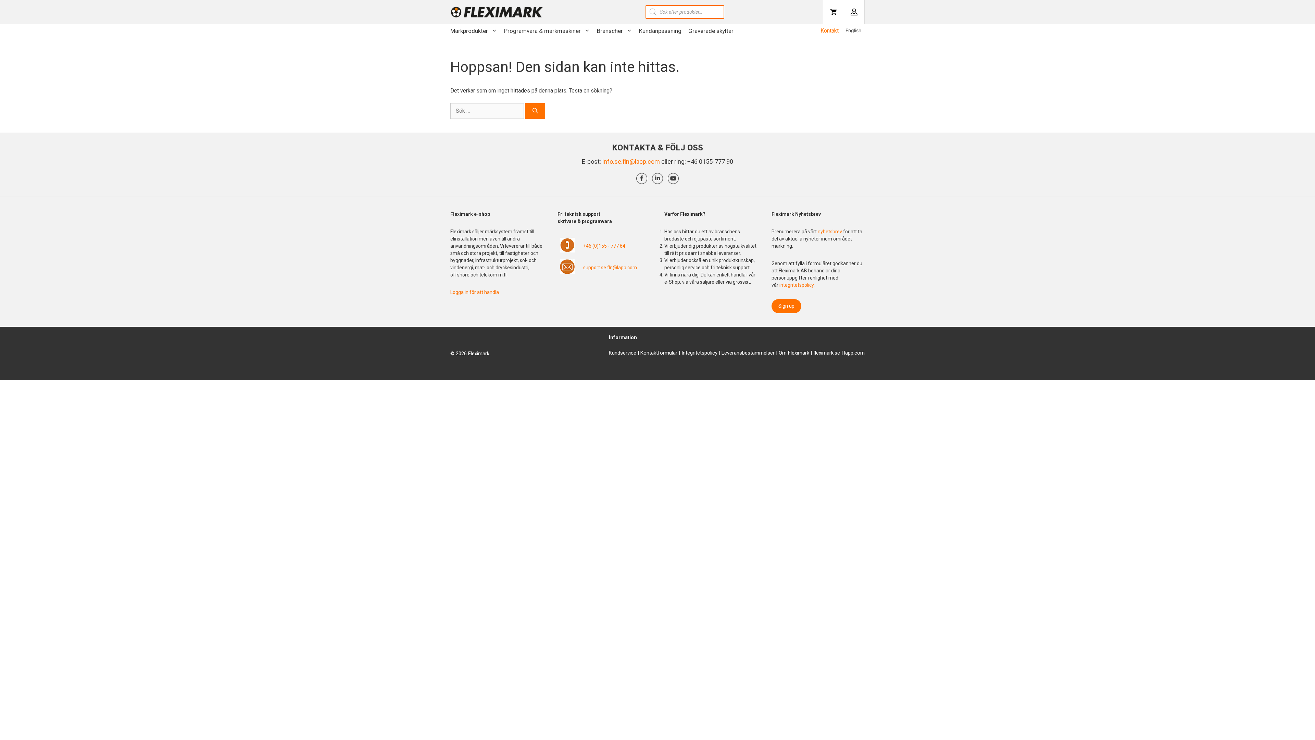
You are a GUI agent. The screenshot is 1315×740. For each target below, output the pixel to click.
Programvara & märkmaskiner (542, 30)
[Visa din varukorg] (833, 12)
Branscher (610, 30)
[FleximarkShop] (496, 12)
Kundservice (622, 353)
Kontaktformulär (658, 353)
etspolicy (707, 353)
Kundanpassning (660, 30)
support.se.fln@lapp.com (610, 267)
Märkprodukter (469, 30)
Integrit (689, 353)
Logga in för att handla (474, 292)
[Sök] (535, 111)
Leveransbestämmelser (748, 353)
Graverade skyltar (711, 30)
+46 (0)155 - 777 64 (604, 246)
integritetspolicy (796, 285)
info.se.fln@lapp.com (631, 161)
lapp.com (854, 353)
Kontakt (830, 30)
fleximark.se (826, 353)
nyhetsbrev (830, 231)
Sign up (786, 306)
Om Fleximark (794, 353)
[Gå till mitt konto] (854, 12)
